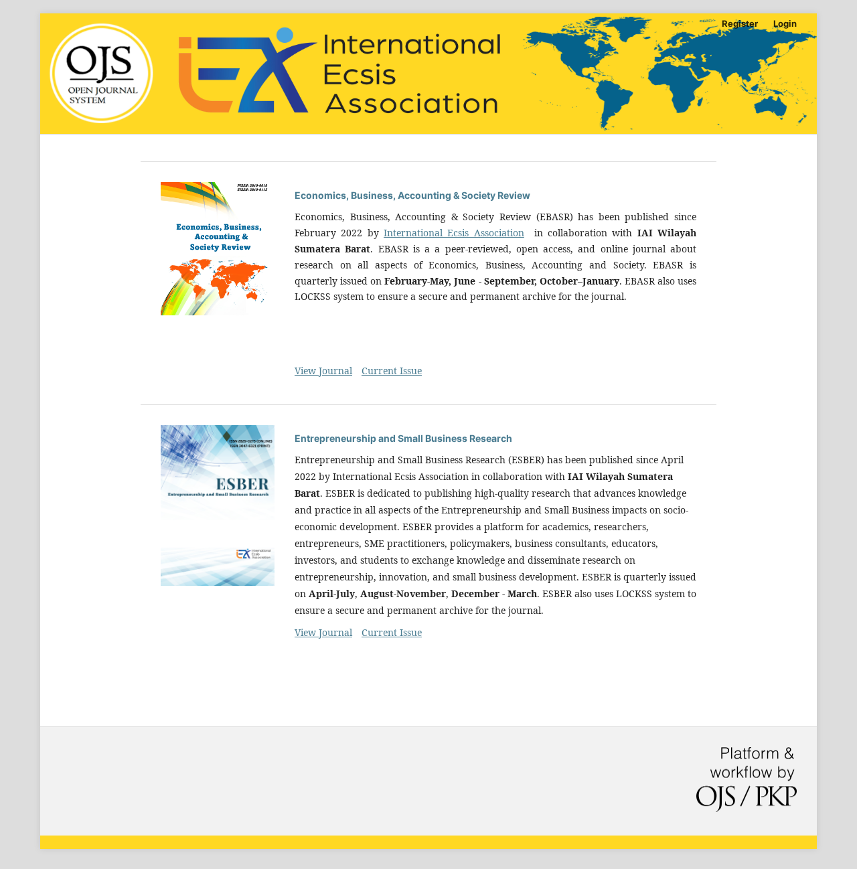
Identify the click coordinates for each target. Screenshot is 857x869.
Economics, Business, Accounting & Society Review (412, 195)
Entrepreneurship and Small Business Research (403, 438)
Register (740, 23)
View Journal (323, 370)
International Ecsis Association (454, 232)
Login (785, 23)
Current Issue (392, 370)
